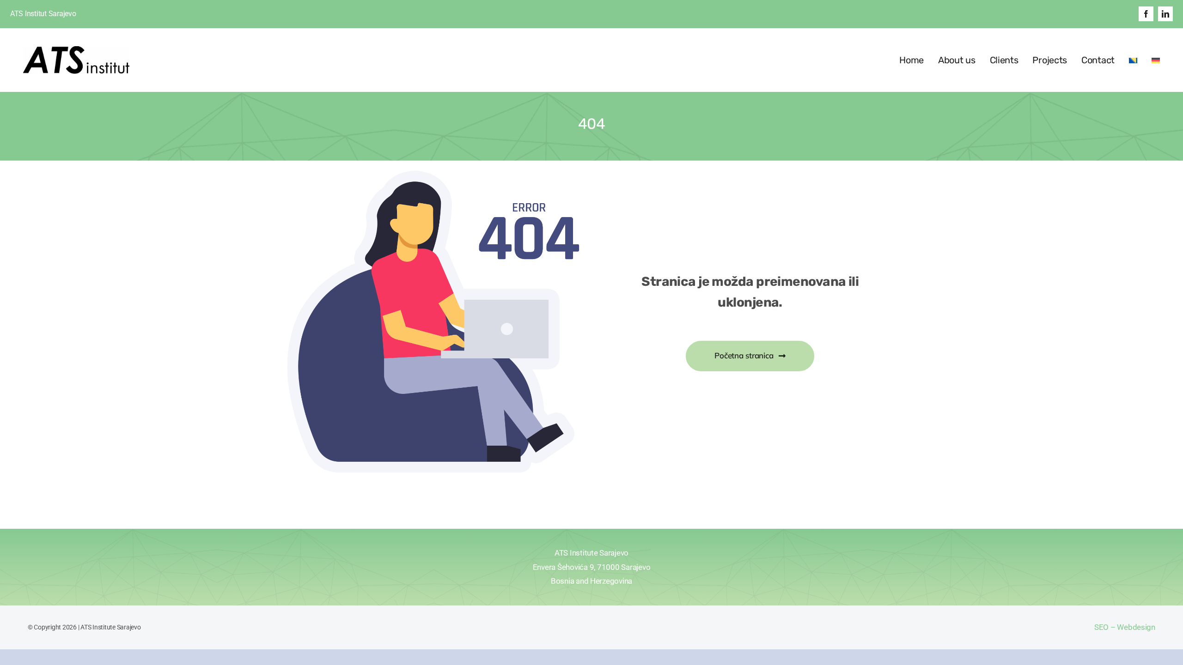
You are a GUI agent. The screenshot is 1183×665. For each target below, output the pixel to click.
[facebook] (1146, 13)
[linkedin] (1165, 13)
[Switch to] (1133, 60)
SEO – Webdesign (1124, 627)
